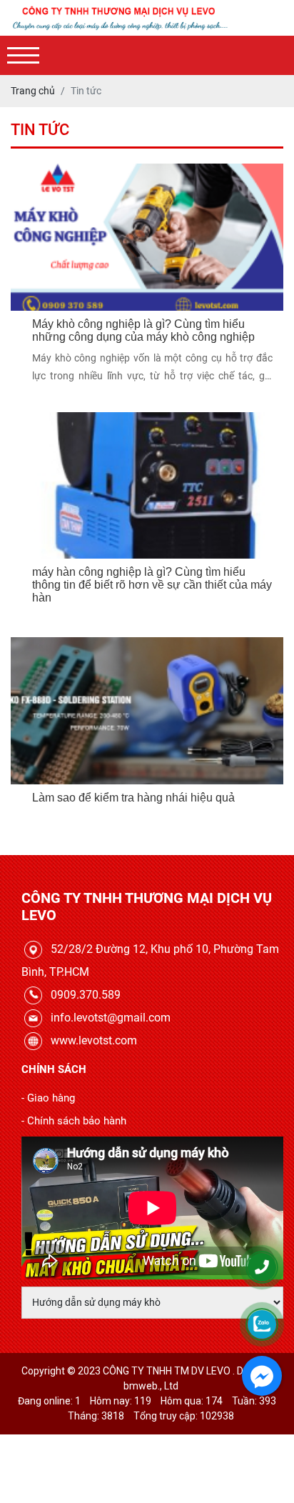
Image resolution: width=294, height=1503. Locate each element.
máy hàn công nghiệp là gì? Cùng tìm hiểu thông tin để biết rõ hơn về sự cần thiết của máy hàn (152, 585)
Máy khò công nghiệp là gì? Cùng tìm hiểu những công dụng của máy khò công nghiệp (143, 330)
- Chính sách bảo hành (73, 1120)
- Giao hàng (48, 1098)
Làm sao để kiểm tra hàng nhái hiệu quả (133, 798)
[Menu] (23, 55)
